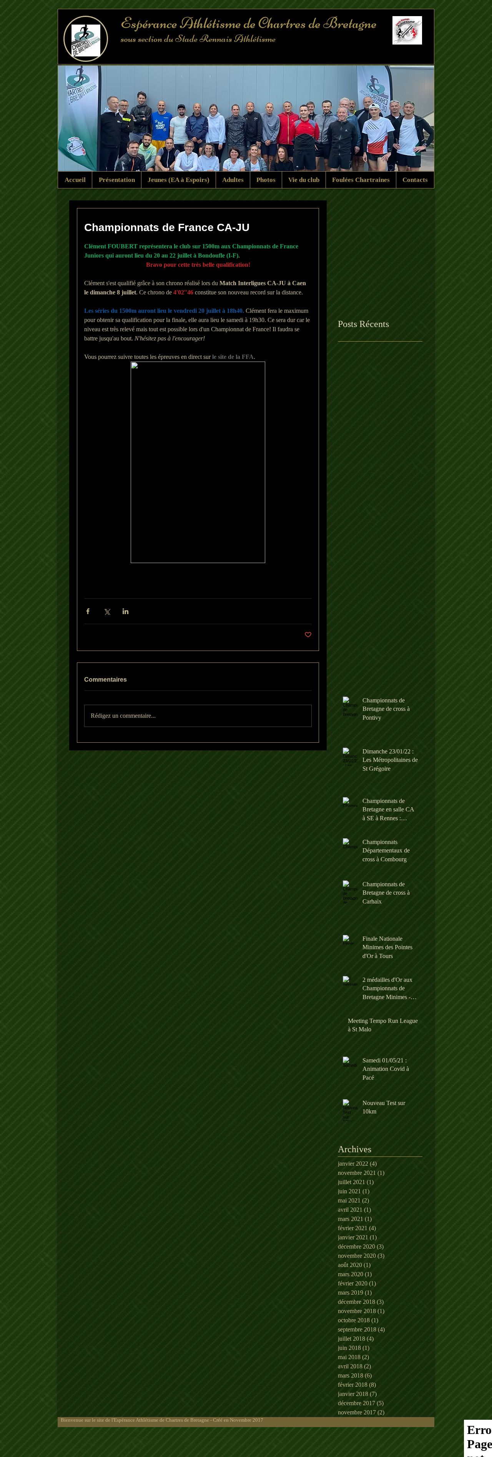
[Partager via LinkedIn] (125, 611)
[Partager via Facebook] (87, 611)
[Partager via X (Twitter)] (106, 611)
